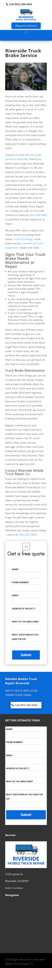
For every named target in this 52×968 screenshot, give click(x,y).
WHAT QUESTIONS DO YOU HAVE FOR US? (25, 636)
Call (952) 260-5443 (20, 4)
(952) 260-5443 (27, 534)
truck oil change (23, 239)
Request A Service (26, 25)
